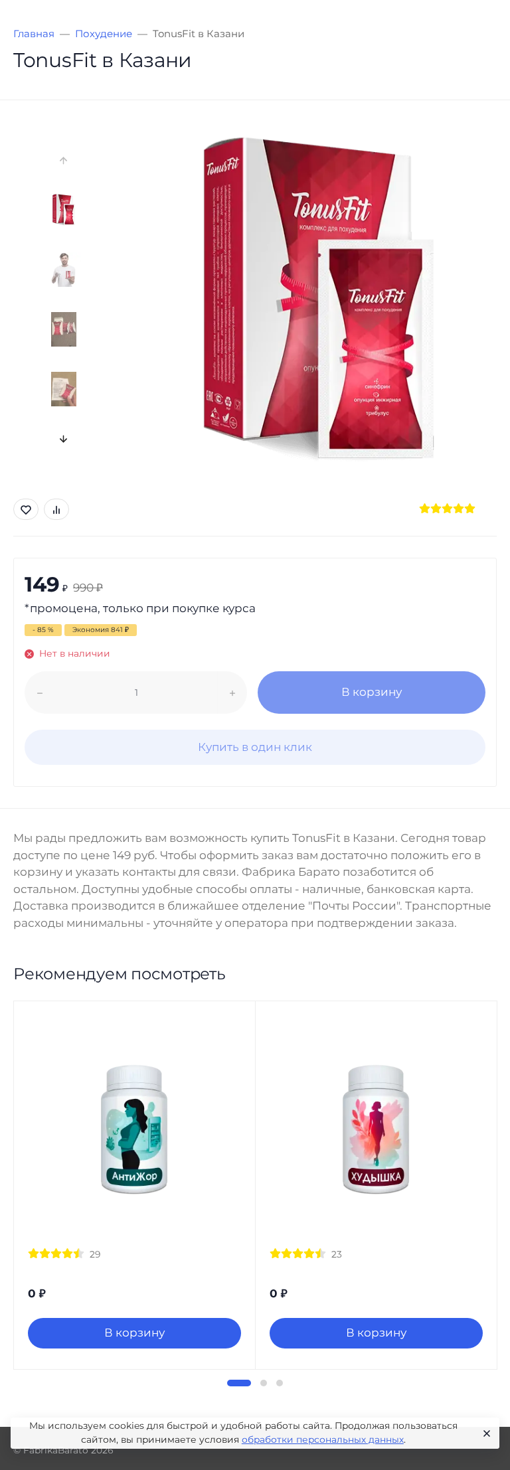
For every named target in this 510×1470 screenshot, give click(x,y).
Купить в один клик (255, 747)
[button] (239, 1383)
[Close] (484, 1433)
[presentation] (64, 160)
